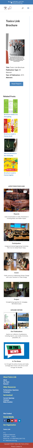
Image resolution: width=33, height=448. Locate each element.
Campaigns (6, 392)
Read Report (16, 83)
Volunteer (6, 400)
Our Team (6, 382)
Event (16, 273)
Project (16, 299)
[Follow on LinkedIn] (19, 420)
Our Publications (16, 331)
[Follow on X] (8, 420)
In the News (16, 361)
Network (6, 384)
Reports (16, 214)
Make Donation (7, 402)
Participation (16, 243)
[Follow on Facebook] (4, 420)
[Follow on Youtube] (12, 420)
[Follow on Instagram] (15, 420)
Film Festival (7, 413)
